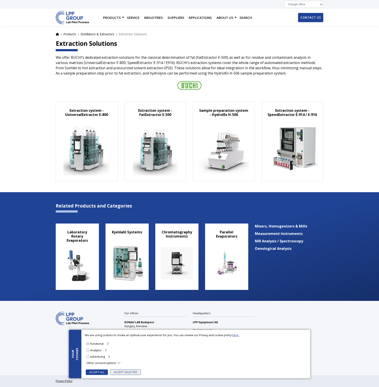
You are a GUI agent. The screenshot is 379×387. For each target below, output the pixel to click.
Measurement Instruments (279, 233)
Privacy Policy (64, 381)
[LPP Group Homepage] (72, 318)
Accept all (96, 372)
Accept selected (125, 372)
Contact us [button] (310, 17)
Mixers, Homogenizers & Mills (281, 226)
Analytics (96, 350)
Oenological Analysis (273, 248)
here (235, 335)
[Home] (72, 17)
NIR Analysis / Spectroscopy (279, 241)
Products (69, 34)
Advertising (97, 356)
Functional (97, 344)
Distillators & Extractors (97, 34)
